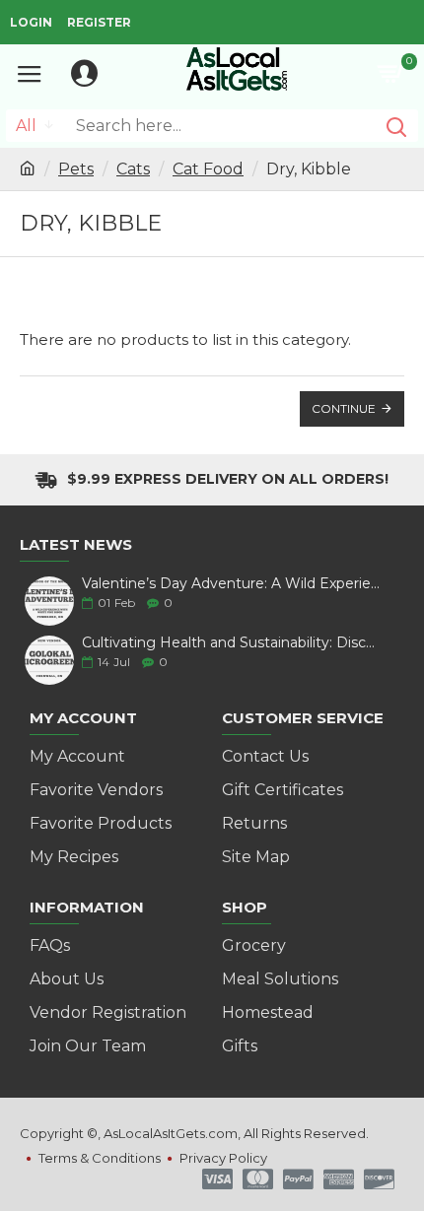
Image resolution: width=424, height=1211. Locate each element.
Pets (76, 169)
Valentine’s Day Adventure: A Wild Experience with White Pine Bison (232, 583)
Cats (133, 169)
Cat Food (208, 169)
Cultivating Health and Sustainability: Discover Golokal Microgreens (232, 643)
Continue (344, 408)
